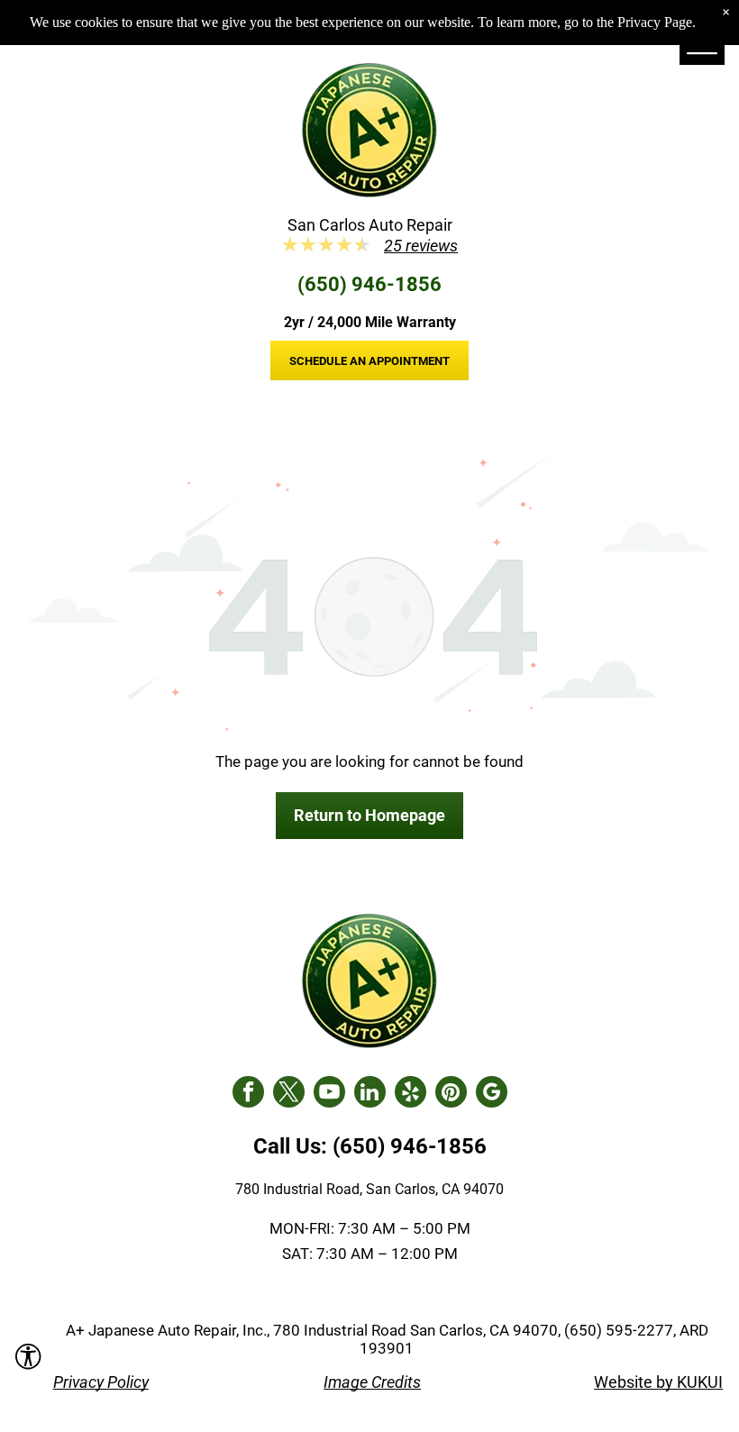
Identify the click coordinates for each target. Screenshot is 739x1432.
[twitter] (289, 1094)
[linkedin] (370, 1094)
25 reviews (421, 245)
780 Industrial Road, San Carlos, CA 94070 (369, 1189)
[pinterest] (451, 1094)
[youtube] (329, 1094)
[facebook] (248, 1094)
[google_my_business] (491, 1094)
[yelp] (410, 1094)
